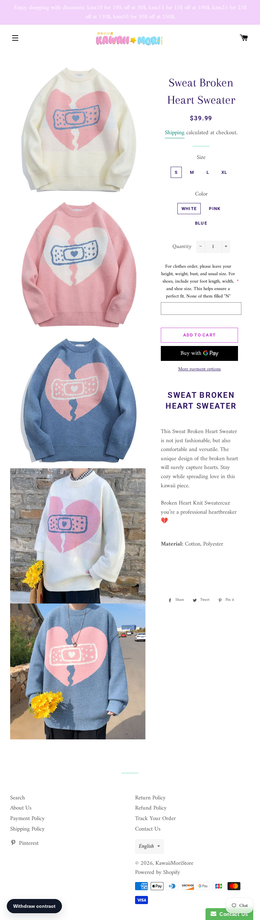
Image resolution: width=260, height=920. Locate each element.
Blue (201, 223)
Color (201, 194)
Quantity (181, 246)
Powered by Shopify (157, 872)
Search (17, 798)
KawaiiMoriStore (174, 863)
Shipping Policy (27, 829)
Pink (214, 208)
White (189, 208)
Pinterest (28, 843)
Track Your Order (155, 819)
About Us (20, 808)
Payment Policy (27, 819)
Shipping (175, 133)
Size (201, 157)
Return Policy (150, 798)
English (146, 846)
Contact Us (147, 829)
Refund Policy (151, 808)
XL (224, 172)
